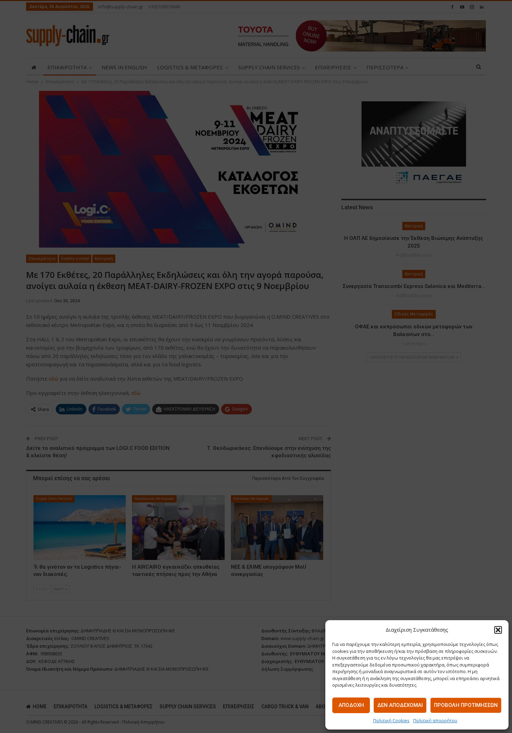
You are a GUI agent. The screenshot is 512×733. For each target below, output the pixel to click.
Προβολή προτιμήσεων (466, 705)
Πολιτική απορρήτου (435, 720)
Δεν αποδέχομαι (400, 705)
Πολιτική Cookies (391, 720)
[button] (498, 629)
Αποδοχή (351, 705)
